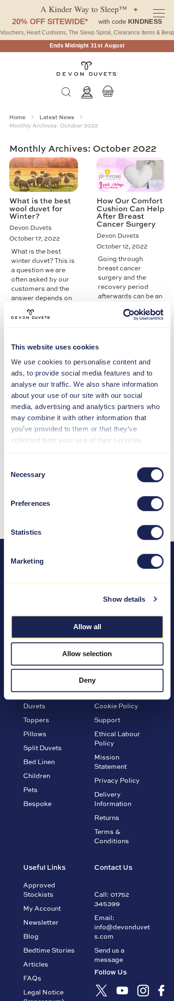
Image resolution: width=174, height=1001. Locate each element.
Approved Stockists (39, 889)
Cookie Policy (116, 705)
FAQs (32, 977)
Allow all (87, 627)
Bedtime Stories (49, 949)
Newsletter (40, 922)
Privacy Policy (117, 780)
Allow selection (87, 654)
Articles (35, 963)
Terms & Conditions (111, 835)
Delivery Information (112, 798)
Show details (124, 599)
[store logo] (87, 68)
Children (36, 775)
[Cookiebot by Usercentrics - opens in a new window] (123, 315)
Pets (30, 789)
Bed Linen (39, 761)
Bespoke (37, 803)
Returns (106, 817)
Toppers (36, 719)
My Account (42, 908)
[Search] (66, 92)
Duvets (34, 705)
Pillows (34, 733)
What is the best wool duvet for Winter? (40, 208)
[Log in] (87, 92)
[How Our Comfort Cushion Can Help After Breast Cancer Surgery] (131, 174)
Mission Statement (110, 761)
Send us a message (109, 954)
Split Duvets (42, 747)
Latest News (57, 117)
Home (18, 117)
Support (107, 719)
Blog (31, 936)
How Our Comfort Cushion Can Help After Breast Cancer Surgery (130, 212)
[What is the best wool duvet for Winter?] (43, 174)
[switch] (150, 504)
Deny (87, 680)
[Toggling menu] (159, 13)
